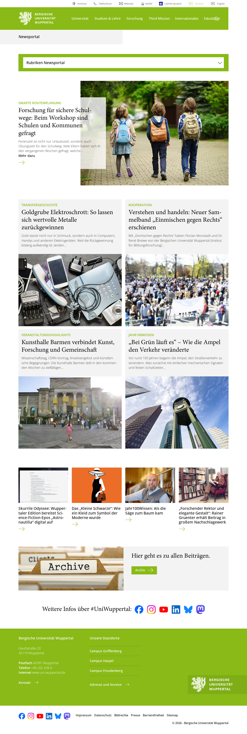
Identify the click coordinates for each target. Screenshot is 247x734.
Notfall (148, 3)
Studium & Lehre (108, 18)
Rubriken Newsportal (45, 62)
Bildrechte (121, 715)
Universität (80, 18)
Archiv (140, 570)
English (221, 3)
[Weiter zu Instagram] (151, 609)
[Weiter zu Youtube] (163, 610)
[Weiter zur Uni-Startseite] (43, 18)
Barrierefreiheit (153, 715)
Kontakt (25, 682)
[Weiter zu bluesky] (188, 609)
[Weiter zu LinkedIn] (176, 609)
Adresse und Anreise (106, 684)
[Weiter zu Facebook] (139, 609)
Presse (135, 715)
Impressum (83, 715)
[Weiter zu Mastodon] (200, 609)
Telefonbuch (105, 3)
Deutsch (199, 3)
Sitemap (172, 715)
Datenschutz (103, 715)
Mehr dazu (26, 155)
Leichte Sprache (173, 3)
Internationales (187, 18)
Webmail (128, 3)
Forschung (135, 18)
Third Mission (159, 18)
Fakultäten (212, 18)
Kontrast (81, 3)
